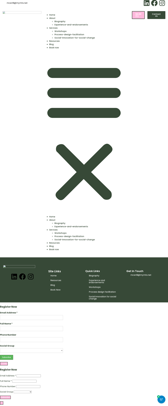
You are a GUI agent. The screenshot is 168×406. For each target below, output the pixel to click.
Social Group (7, 345)
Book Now (55, 289)
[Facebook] (22, 276)
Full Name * (6, 323)
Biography (59, 21)
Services (53, 28)
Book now (54, 47)
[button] (84, 132)
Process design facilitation (102, 291)
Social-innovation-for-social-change (74, 37)
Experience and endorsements (97, 281)
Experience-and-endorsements (71, 24)
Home (52, 14)
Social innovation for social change (102, 297)
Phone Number (8, 334)
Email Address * (9, 312)
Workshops (60, 31)
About (52, 18)
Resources (54, 41)
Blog (51, 44)
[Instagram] (30, 276)
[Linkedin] (14, 276)
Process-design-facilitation (69, 34)
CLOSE (4, 363)
